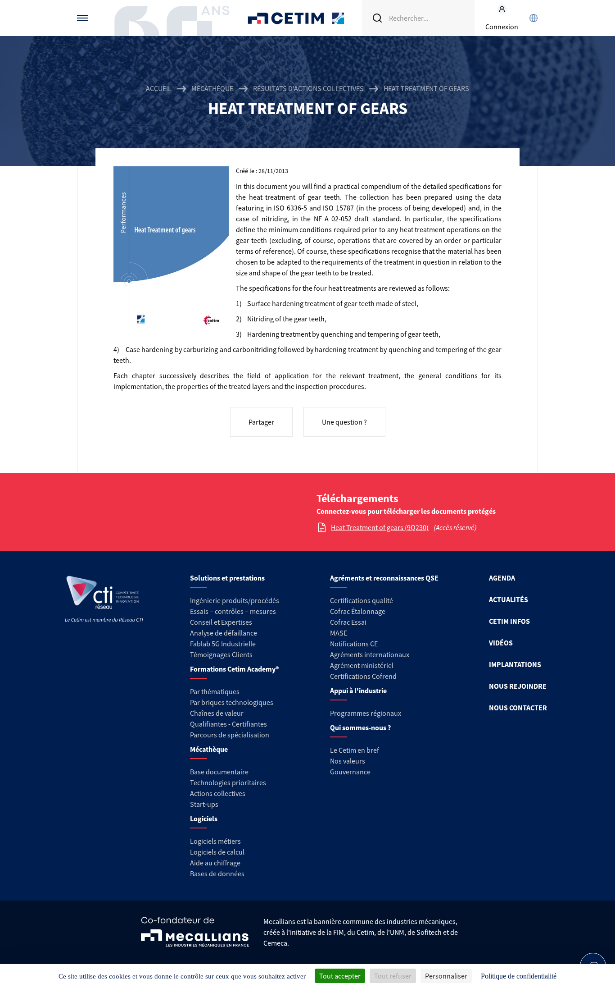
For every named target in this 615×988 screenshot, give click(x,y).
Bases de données (217, 873)
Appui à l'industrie (358, 690)
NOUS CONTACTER (518, 707)
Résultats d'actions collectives (308, 88)
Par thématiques (215, 691)
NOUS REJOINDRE (518, 686)
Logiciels (203, 818)
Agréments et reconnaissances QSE (384, 577)
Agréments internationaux (369, 654)
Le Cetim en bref (354, 750)
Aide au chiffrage (215, 862)
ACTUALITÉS (508, 599)
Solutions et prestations (227, 577)
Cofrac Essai (348, 622)
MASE (338, 632)
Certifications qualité (361, 600)
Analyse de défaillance (223, 632)
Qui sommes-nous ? (360, 727)
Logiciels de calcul (217, 851)
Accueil (159, 88)
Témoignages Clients (221, 654)
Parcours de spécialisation (229, 734)
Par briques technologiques (231, 702)
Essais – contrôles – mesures (233, 611)
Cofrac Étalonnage (357, 611)
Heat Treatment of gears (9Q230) (380, 527)
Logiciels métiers (215, 841)
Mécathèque (212, 88)
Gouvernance (350, 771)
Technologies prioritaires (228, 782)
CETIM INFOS (509, 621)
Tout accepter (340, 975)
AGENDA (502, 577)
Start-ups (204, 804)
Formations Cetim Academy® (234, 668)
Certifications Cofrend (363, 676)
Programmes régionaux (365, 713)
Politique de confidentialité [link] (518, 976)
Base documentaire (219, 771)
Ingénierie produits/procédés (234, 600)
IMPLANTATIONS (515, 664)
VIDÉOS (501, 642)
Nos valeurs (347, 760)
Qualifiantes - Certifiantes (228, 723)
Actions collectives (217, 793)
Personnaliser (446, 975)
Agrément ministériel (361, 665)
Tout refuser (393, 975)
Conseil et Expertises (221, 622)
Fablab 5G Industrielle (223, 643)
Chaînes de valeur (217, 713)
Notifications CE (354, 643)
